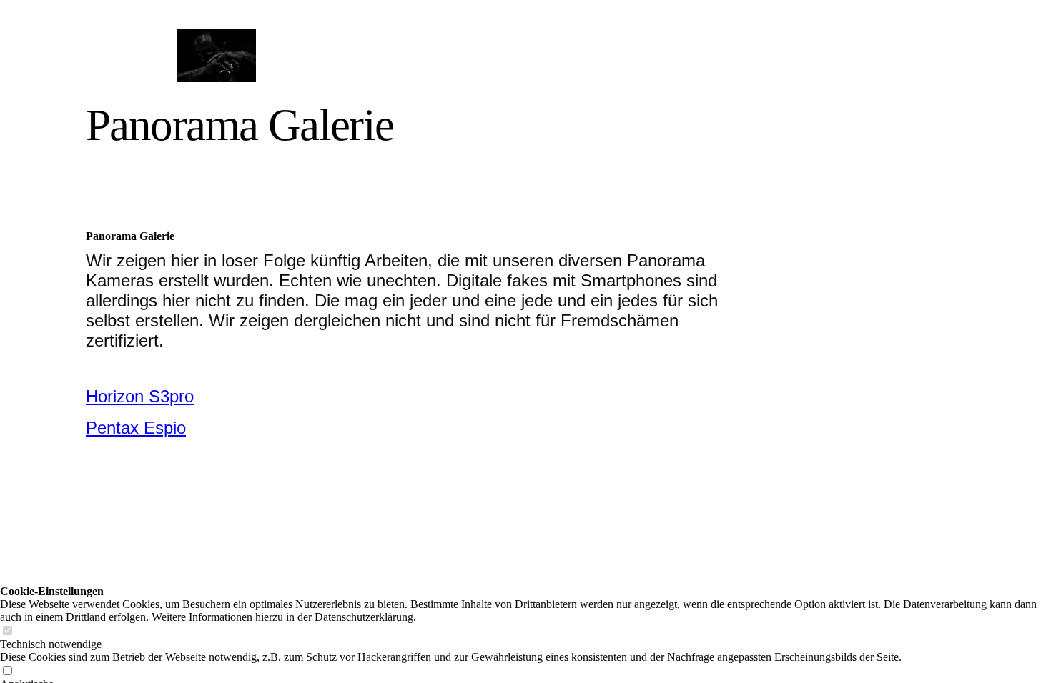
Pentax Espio (136, 427)
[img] (216, 55)
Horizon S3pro (140, 396)
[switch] (7, 631)
